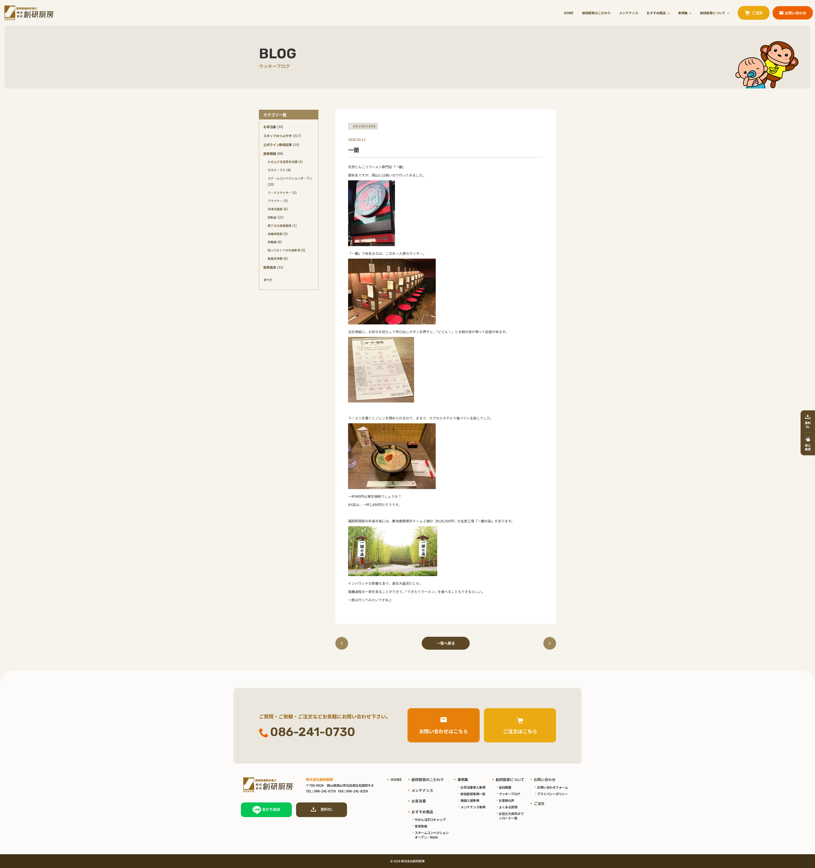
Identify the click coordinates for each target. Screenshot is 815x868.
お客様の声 (506, 800)
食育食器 (421, 826)
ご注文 (539, 803)
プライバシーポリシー (552, 794)
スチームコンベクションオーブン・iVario (432, 834)
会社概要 (505, 787)
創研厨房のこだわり (596, 13)
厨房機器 (269, 153)
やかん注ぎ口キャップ (430, 819)
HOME (568, 13)
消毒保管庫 (275, 234)
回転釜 (272, 217)
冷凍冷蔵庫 (275, 209)
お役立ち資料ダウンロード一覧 (511, 815)
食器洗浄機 (275, 258)
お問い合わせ (544, 779)
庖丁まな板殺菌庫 (279, 225)
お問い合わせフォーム (552, 787)
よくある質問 (508, 807)
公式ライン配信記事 (277, 144)
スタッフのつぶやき (364, 126)
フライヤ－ (275, 201)
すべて (268, 280)
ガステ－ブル (276, 170)
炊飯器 (272, 242)
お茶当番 (269, 127)
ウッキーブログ (509, 794)
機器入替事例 (470, 800)
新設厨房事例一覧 (473, 794)
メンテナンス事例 (473, 807)
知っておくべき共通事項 (284, 250)
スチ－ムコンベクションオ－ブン (290, 178)
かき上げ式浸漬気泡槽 (282, 162)
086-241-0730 (312, 732)
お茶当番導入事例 (473, 787)
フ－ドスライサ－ (279, 193)
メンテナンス (628, 13)
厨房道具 (269, 267)
